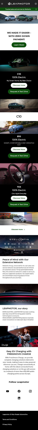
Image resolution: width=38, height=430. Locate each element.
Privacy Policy (7, 424)
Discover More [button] (19, 149)
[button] (19, 3)
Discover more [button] (19, 85)
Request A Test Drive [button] (19, 92)
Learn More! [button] (19, 45)
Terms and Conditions (10, 419)
